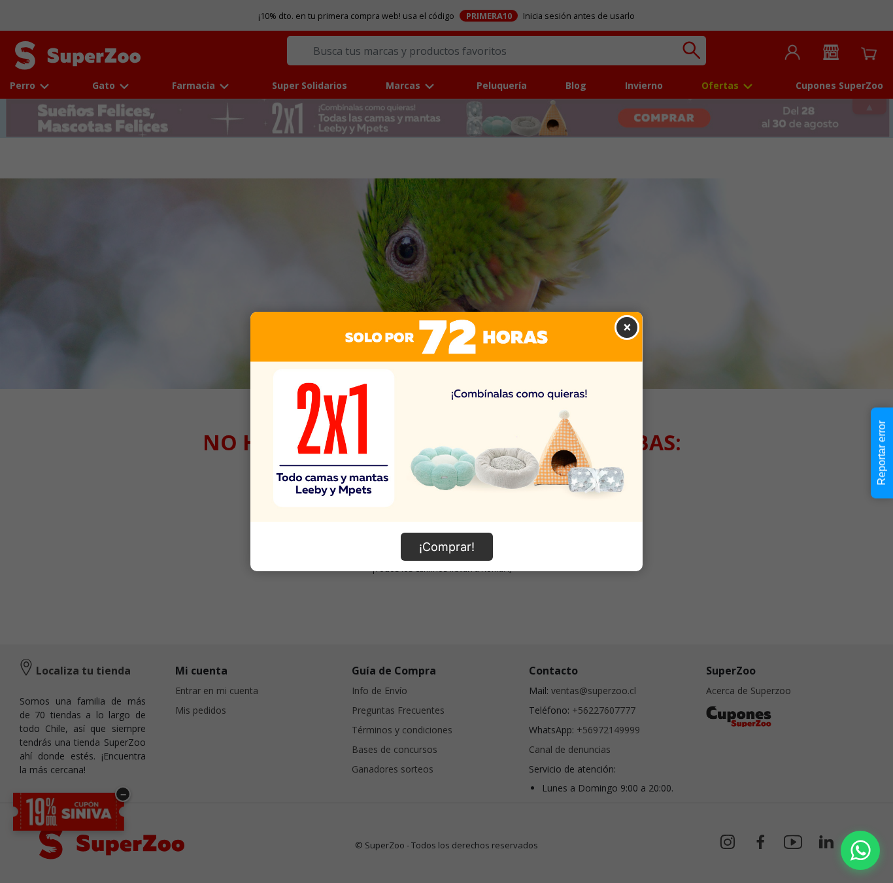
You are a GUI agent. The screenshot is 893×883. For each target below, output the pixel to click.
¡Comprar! (447, 547)
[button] (860, 850)
